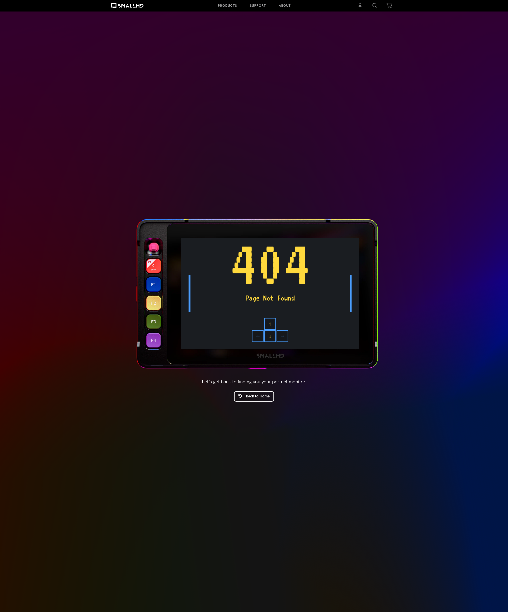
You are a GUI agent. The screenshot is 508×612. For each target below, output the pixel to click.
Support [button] (258, 6)
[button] (374, 6)
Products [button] (227, 6)
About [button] (285, 6)
